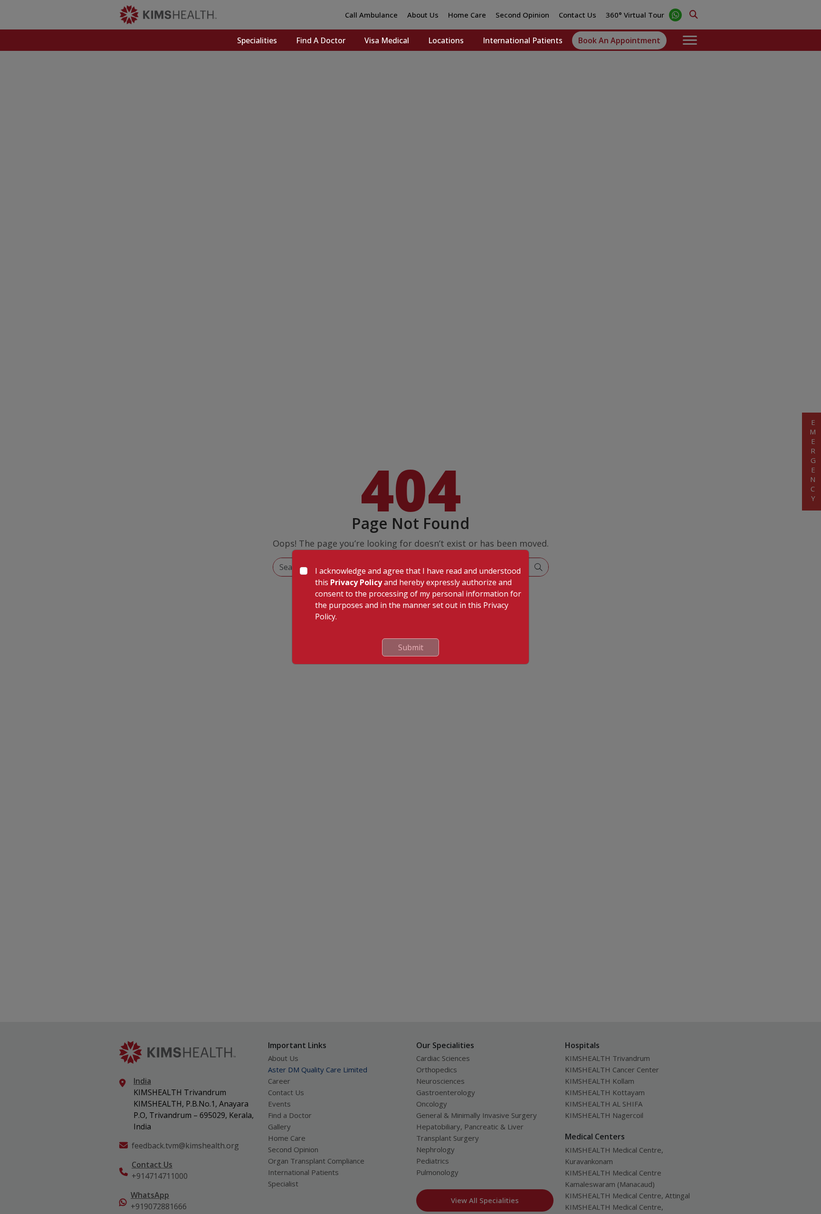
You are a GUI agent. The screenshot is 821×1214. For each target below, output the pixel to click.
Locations (446, 40)
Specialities (257, 40)
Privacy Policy (356, 582)
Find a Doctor (320, 40)
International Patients (523, 40)
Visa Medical (386, 40)
